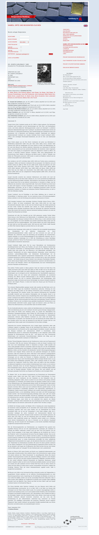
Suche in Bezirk (12, 41)
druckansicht (24, 523)
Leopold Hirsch (20, 96)
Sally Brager (49, 92)
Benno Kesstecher (40, 96)
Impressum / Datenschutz (15, 526)
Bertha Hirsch (11, 96)
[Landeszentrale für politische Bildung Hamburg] (72, 524)
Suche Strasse (12, 39)
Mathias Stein (26, 97)
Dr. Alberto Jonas (29, 96)
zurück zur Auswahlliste (13, 57)
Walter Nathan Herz (50, 94)
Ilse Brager (42, 92)
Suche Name (11, 36)
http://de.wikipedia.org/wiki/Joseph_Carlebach (20, 85)
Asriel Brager (35, 92)
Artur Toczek (33, 97)
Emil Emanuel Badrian (24, 92)
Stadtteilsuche (12, 44)
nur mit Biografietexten (13, 48)
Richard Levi (11, 97)
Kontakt (28, 526)
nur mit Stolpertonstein (13, 51)
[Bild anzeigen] (44, 82)
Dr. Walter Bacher (13, 92)
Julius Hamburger (39, 94)
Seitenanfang (32, 523)
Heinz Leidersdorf (50, 96)
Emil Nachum (18, 97)
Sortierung (11, 54)
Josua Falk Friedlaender (28, 94)
